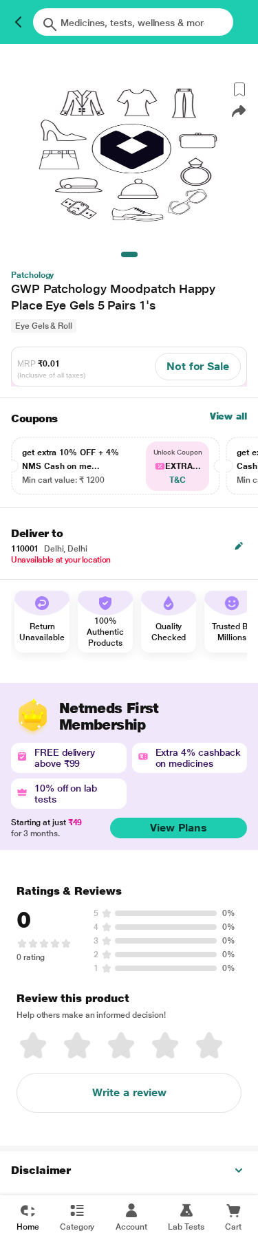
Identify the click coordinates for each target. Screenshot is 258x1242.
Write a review (129, 1092)
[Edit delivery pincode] (238, 546)
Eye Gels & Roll (43, 326)
